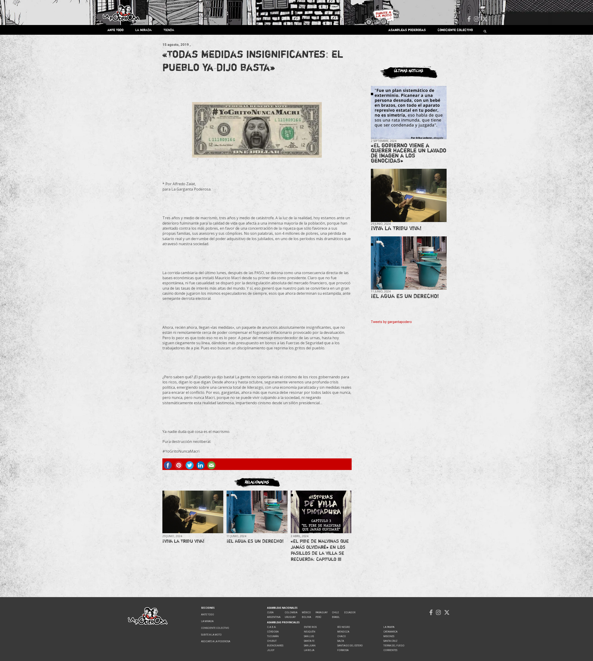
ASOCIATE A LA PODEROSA (215, 641)
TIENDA (169, 30)
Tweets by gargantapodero (391, 322)
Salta (340, 641)
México (306, 612)
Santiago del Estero (350, 645)
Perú (318, 617)
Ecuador (349, 612)
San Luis (309, 636)
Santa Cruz (390, 641)
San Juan (309, 645)
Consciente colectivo (455, 30)
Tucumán (273, 636)
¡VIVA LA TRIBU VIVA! (183, 541)
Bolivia (306, 617)
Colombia (291, 612)
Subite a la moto (211, 634)
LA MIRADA (143, 30)
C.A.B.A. (271, 627)
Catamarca (390, 631)
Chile (335, 612)
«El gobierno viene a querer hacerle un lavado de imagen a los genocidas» (408, 153)
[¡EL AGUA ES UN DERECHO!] (256, 511)
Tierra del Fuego (393, 645)
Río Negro (343, 627)
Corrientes (390, 650)
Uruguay (290, 617)
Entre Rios (310, 627)
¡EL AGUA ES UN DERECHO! (255, 541)
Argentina (274, 617)
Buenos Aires (275, 645)
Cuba (270, 612)
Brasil (336, 617)
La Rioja (309, 650)
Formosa (343, 650)
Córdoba (273, 631)
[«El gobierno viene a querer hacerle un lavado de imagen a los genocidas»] (409, 112)
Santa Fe (309, 641)
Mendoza (343, 631)
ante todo (115, 30)
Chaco (341, 636)
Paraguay (321, 612)
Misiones (388, 636)
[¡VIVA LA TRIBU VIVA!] (192, 511)
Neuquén (309, 631)
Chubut (272, 641)
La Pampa (388, 627)
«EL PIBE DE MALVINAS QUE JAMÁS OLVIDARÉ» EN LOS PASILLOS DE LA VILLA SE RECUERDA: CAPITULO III (320, 550)
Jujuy (270, 650)
